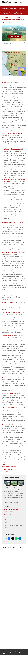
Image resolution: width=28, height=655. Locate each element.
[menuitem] (20, 3)
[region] (14, 33)
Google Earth (5, 464)
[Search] (20, 3)
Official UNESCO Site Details (9, 466)
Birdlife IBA (5, 471)
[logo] (11, 3)
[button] (14, 36)
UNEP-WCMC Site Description (9, 470)
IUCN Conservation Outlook (9, 468)
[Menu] (24, 3)
